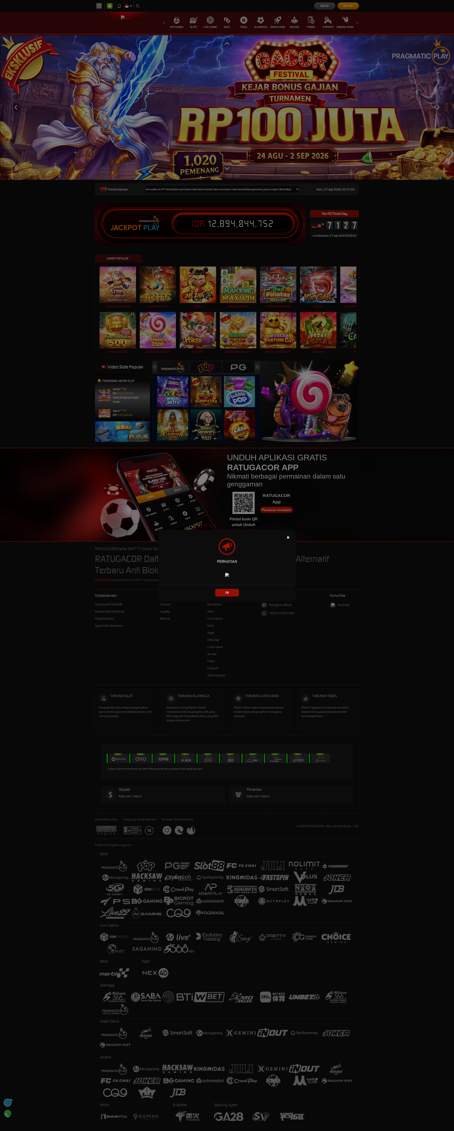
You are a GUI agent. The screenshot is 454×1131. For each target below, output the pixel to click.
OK (227, 593)
